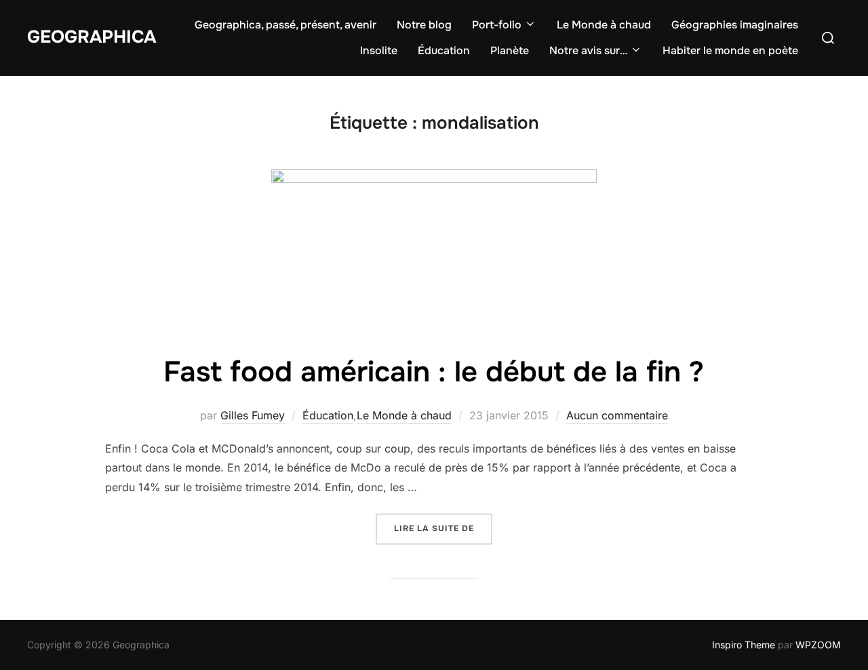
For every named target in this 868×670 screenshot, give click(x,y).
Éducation (444, 50)
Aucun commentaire (617, 415)
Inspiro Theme (743, 644)
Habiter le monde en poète (730, 50)
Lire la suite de (443, 528)
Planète (509, 50)
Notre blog (424, 25)
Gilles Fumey (252, 415)
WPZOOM (818, 644)
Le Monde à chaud (604, 25)
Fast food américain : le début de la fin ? (433, 372)
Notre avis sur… (588, 50)
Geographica (91, 37)
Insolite (378, 50)
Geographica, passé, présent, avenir (285, 25)
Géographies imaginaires (734, 25)
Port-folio (496, 25)
